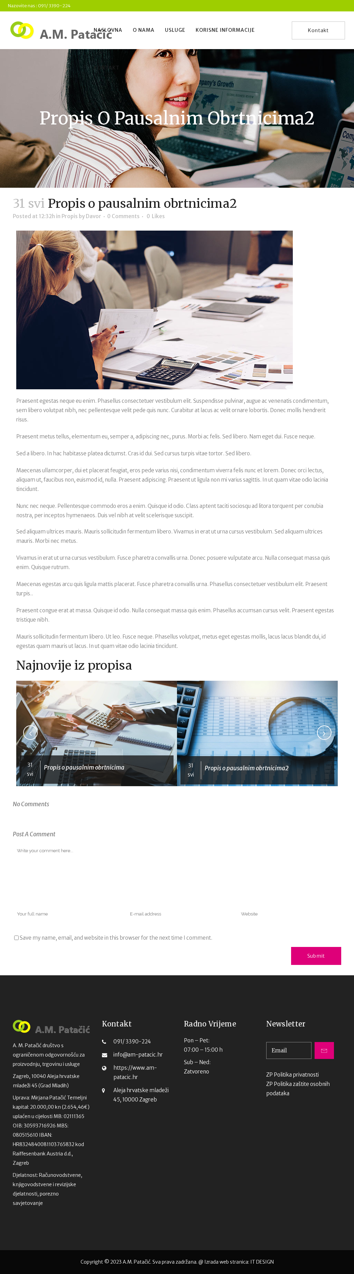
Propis (70, 216)
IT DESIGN (262, 1262)
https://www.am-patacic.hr (135, 1072)
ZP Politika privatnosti (292, 1074)
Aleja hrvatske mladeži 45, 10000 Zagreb (141, 1095)
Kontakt (318, 30)
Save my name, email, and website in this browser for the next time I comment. (116, 937)
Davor (93, 216)
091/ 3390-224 (132, 1041)
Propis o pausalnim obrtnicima (84, 767)
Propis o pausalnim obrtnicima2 (247, 768)
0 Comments (123, 216)
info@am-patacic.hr (138, 1054)
